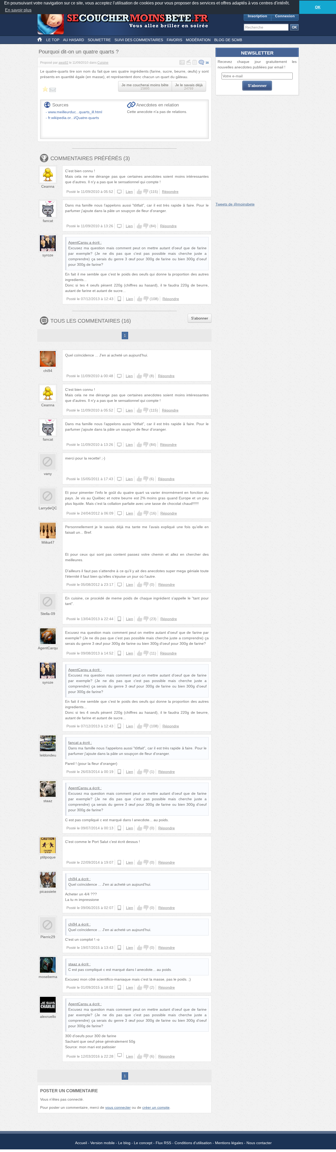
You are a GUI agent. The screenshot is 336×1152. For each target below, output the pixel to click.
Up (139, 191)
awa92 (63, 62)
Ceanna (47, 186)
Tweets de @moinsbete (235, 204)
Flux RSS (163, 1143)
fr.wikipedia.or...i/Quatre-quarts (73, 118)
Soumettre (99, 40)
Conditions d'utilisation (193, 1143)
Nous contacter (259, 1143)
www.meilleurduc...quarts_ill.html (75, 112)
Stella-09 (47, 614)
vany (48, 474)
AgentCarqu (78, 242)
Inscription (257, 16)
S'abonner (199, 318)
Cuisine (102, 62)
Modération (198, 40)
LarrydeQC (48, 508)
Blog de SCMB (228, 40)
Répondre (170, 192)
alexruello (48, 1016)
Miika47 (47, 542)
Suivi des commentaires (138, 40)
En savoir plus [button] (18, 10)
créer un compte (156, 1107)
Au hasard (73, 40)
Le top (52, 40)
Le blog (124, 1143)
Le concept (143, 1143)
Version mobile (102, 1143)
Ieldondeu (48, 755)
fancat (48, 221)
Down (145, 191)
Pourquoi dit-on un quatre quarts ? (79, 52)
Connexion (285, 16)
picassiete (48, 891)
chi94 (47, 371)
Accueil (81, 1143)
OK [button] (318, 7)
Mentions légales (229, 1143)
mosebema (48, 977)
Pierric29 (47, 937)
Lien (129, 192)
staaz (47, 801)
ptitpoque (48, 857)
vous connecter (118, 1107)
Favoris (174, 40)
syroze (47, 255)
